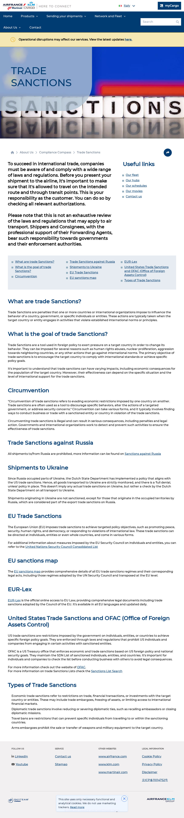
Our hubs (132, 180)
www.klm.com (108, 764)
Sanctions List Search (106, 671)
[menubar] (69, 21)
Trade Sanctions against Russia (92, 261)
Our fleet (132, 175)
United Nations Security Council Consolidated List (61, 546)
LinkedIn (21, 756)
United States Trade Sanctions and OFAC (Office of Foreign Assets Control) (146, 271)
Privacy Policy (152, 764)
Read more (77, 807)
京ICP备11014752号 (155, 780)
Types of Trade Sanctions (142, 280)
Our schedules (136, 185)
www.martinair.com (113, 772)
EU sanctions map (83, 278)
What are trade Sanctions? (34, 261)
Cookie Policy (151, 756)
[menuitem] (8, 16)
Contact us (134, 196)
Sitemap (61, 764)
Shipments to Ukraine (86, 267)
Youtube (22, 764)
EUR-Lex (130, 261)
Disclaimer (149, 772)
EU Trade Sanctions (84, 272)
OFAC (81, 667)
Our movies (134, 191)
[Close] (124, 798)
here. (128, 39)
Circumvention (26, 276)
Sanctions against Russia (143, 453)
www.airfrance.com (112, 756)
